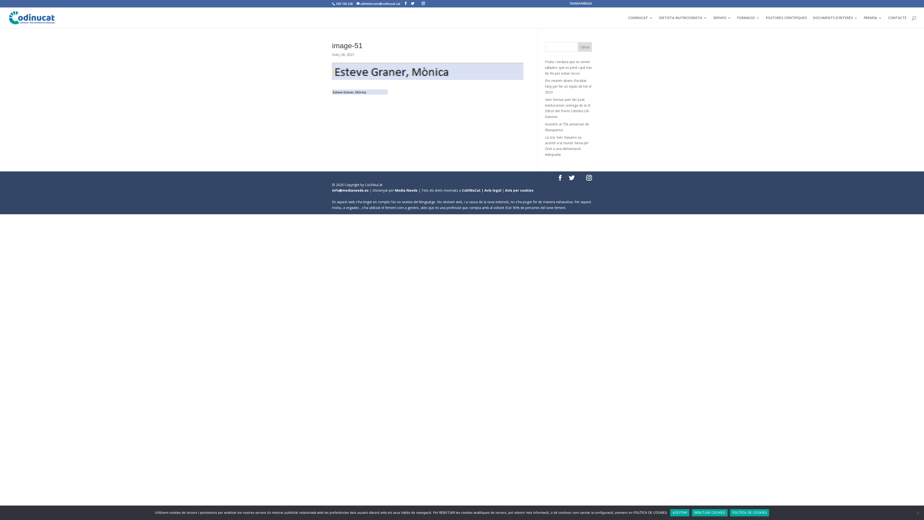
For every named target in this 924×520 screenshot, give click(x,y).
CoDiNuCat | (473, 190)
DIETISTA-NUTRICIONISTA (680, 18)
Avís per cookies (519, 190)
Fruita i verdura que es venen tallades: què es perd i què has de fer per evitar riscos (568, 67)
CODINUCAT (638, 18)
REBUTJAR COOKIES (709, 512)
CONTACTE (897, 18)
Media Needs (406, 190)
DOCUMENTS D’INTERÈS (833, 18)
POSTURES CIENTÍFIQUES (786, 18)
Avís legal (492, 190)
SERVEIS (719, 18)
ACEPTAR (680, 512)
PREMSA (870, 18)
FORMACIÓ (746, 18)
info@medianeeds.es (350, 190)
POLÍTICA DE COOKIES (749, 512)
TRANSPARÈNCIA (580, 4)
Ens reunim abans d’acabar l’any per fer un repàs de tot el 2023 (568, 86)
